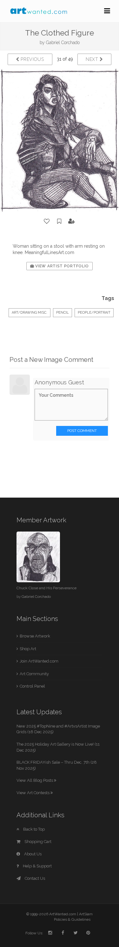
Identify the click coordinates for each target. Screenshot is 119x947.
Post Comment (82, 430)
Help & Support (37, 866)
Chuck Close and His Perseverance (46, 588)
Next (93, 59)
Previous (31, 59)
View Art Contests (33, 792)
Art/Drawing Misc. (29, 312)
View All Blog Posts (35, 780)
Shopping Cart (37, 841)
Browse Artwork (35, 636)
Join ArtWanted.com (39, 661)
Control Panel (32, 686)
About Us (32, 854)
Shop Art (28, 648)
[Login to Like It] (47, 221)
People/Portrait (94, 312)
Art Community (34, 673)
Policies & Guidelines (72, 919)
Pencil (62, 312)
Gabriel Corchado (63, 42)
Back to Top (33, 829)
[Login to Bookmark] (59, 221)
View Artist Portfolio (61, 266)
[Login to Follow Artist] (71, 221)
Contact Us (34, 878)
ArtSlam (86, 914)
